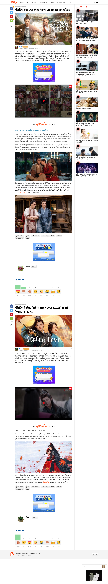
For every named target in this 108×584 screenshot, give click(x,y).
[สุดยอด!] (29, 291)
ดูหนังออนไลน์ (35, 235)
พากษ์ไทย (44, 235)
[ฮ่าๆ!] (41, 291)
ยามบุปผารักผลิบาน (22, 192)
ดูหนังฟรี (51, 235)
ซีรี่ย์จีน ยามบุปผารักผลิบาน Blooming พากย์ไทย (42, 9)
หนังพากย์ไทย (19, 238)
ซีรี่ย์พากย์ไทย (22, 6)
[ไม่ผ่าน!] (24, 291)
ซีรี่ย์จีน (17, 6)
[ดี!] (35, 291)
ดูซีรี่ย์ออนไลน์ (19, 235)
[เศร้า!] (58, 291)
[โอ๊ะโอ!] (53, 291)
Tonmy (21, 348)
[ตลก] (47, 291)
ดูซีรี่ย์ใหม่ (59, 235)
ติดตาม (33, 266)
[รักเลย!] (18, 291)
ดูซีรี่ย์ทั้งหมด (43, 124)
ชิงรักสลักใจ (46, 482)
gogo (20, 46)
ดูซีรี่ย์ (27, 235)
